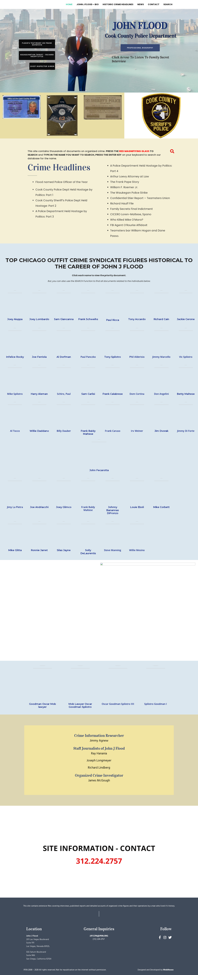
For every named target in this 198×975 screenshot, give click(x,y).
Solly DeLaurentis (88, 552)
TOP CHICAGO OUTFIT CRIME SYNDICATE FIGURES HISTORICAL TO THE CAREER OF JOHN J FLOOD (99, 263)
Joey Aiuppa (14, 319)
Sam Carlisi (88, 393)
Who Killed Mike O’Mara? (126, 220)
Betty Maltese (186, 393)
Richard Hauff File (122, 203)
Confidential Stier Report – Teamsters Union (140, 198)
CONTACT (153, 4)
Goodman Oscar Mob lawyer (42, 706)
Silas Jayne (64, 550)
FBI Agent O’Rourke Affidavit (128, 225)
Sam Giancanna (64, 319)
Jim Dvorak (161, 430)
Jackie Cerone (186, 319)
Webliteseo (168, 969)
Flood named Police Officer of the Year (61, 182)
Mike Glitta (15, 550)
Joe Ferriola (39, 356)
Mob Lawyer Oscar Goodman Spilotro (80, 706)
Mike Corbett (161, 507)
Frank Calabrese (113, 393)
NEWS (140, 4)
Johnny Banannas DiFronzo (112, 510)
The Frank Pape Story (124, 182)
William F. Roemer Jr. (124, 187)
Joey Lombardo (39, 319)
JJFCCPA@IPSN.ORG (99, 936)
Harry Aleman (39, 393)
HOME (69, 4)
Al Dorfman (64, 356)
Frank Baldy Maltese (88, 432)
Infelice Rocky (15, 356)
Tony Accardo (137, 319)
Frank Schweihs (88, 319)
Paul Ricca (112, 320)
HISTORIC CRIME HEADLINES (118, 4)
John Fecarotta (99, 470)
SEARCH (167, 4)
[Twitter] (170, 937)
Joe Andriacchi (39, 507)
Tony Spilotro (112, 356)
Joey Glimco (63, 507)
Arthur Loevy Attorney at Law (129, 176)
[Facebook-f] (159, 937)
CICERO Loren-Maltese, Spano (130, 214)
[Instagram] (165, 937)
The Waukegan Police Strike (129, 193)
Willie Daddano (39, 430)
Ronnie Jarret (39, 550)
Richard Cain (161, 319)
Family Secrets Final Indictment (131, 209)
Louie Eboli (137, 507)
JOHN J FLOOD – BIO (88, 4)
